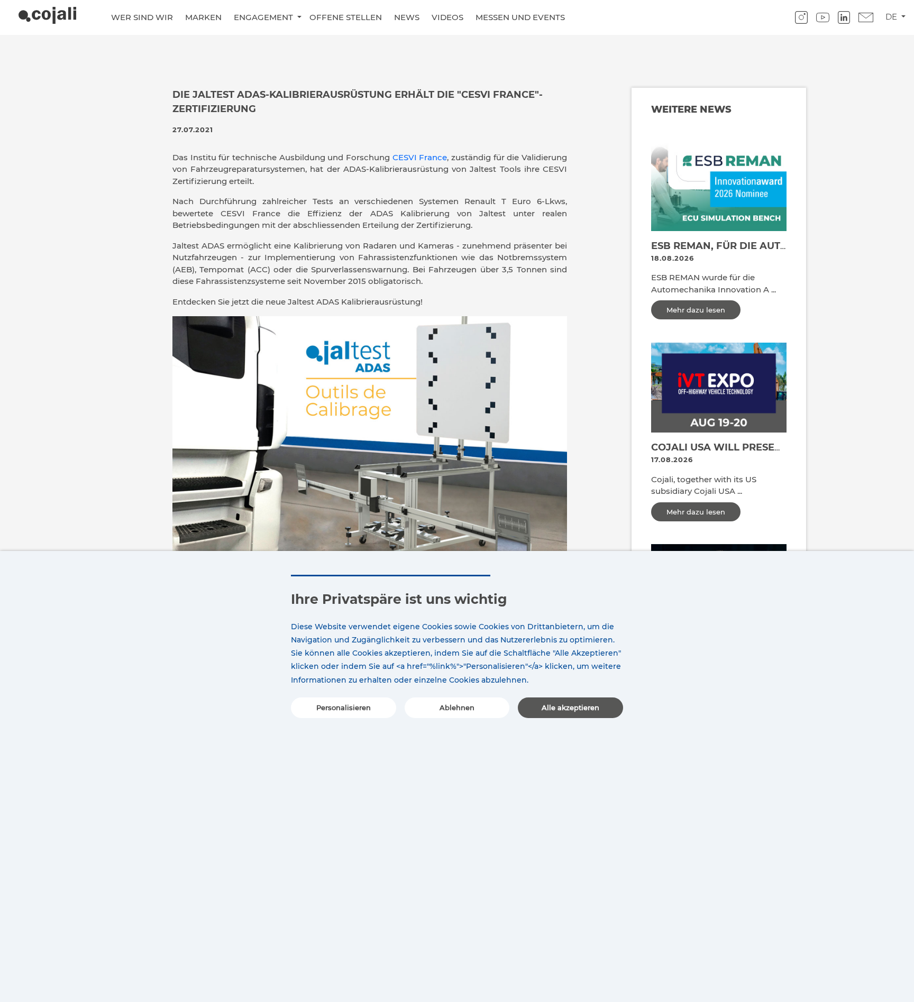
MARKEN (203, 17)
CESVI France (419, 157)
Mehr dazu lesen (695, 310)
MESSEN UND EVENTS (520, 17)
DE (892, 17)
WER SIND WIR (142, 17)
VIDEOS (447, 17)
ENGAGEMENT (264, 17)
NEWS (406, 17)
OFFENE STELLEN (345, 17)
